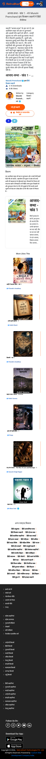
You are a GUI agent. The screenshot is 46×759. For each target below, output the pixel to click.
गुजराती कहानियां (10, 687)
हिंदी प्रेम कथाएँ (16, 546)
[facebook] (8, 725)
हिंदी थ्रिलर (30, 567)
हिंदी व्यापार (26, 570)
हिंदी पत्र (16, 560)
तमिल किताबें (9, 657)
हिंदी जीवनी (21, 556)
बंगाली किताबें (9, 664)
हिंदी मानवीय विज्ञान (17, 553)
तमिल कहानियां (9, 705)
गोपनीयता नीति (9, 596)
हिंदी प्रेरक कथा (30, 532)
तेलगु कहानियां (9, 708)
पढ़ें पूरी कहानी (15, 107)
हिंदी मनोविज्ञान (30, 553)
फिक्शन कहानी (28, 97)
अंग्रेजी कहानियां (10, 694)
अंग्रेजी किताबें (9, 642)
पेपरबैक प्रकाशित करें (12, 634)
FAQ (7, 607)
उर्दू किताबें (8, 675)
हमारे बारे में (8, 589)
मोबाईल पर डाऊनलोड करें (22, 113)
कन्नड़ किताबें (9, 671)
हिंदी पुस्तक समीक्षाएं (18, 567)
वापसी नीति (8, 604)
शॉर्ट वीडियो (8, 630)
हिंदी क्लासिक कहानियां (17, 536)
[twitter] (18, 725)
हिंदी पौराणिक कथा (29, 563)
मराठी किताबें (9, 653)
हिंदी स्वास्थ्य (11, 556)
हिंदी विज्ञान (35, 574)
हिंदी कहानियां (9, 683)
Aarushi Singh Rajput (15, 472)
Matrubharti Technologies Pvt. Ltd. (31, 750)
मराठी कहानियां (9, 690)
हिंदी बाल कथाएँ (31, 536)
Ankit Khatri (14, 325)
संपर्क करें (8, 593)
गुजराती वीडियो (10, 623)
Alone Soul (13, 508)
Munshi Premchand (14, 81)
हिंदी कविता (34, 539)
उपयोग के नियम (10, 600)
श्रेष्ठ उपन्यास (9, 619)
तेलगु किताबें (9, 660)
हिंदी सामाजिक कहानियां (15, 550)
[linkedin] (29, 725)
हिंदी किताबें (8, 646)
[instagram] (13, 725)
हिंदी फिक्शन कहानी (17, 532)
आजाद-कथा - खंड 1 (35, 205)
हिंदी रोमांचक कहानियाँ (31, 550)
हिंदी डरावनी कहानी (27, 560)
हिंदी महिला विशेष (25, 543)
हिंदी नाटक (36, 543)
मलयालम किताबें (10, 667)
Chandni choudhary (15, 288)
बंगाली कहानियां (10, 698)
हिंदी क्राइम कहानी (28, 577)
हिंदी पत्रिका (24, 539)
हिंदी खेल (35, 570)
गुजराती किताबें (9, 650)
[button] (27, 4)
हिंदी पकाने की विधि (33, 556)
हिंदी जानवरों (11, 574)
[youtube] (24, 725)
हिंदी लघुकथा (15, 529)
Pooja (11, 435)
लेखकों (7, 627)
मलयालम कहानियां (10, 701)
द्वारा (8, 288)
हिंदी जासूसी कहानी (29, 546)
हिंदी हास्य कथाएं (13, 539)
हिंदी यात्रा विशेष (12, 543)
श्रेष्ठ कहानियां (9, 616)
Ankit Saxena (13, 398)
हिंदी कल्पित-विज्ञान (14, 570)
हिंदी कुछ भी (16, 577)
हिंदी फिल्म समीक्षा (16, 563)
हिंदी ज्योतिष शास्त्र (23, 574)
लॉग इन (39, 4)
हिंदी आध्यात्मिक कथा (28, 529)
